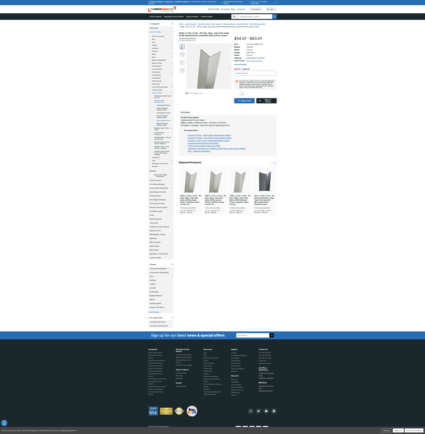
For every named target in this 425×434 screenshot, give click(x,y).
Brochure (207, 389)
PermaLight (154, 292)
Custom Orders (207, 16)
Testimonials (235, 392)
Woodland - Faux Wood (160, 163)
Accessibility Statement (239, 355)
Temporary (155, 157)
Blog (233, 9)
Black (154, 54)
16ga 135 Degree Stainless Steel (162, 116)
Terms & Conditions (237, 368)
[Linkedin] (274, 411)
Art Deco (155, 51)
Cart (271, 9)
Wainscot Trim (155, 231)
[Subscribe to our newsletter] (271, 335)
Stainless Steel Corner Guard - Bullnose (161, 142)
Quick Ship (154, 28)
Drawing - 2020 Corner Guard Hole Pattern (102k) (208, 141)
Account (256, 9)
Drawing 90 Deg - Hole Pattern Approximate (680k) (209, 135)
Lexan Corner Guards (155, 366)
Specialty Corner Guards (174, 16)
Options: (242, 69)
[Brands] (172, 264)
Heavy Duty (156, 84)
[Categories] (172, 24)
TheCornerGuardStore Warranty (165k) (204, 146)
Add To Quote (268, 101)
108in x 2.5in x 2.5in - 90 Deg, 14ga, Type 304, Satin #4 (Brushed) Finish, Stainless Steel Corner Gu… (215, 200)
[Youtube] (266, 411)
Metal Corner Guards (155, 353)
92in (153, 39)
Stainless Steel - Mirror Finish (162, 129)
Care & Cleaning (209, 363)
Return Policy (235, 363)
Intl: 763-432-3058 (265, 358)
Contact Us (241, 9)
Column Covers (155, 180)
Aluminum (155, 48)
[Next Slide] (275, 163)
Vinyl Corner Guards (155, 371)
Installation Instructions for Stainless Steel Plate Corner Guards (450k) (217, 148)
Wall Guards (154, 246)
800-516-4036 (156, 2)
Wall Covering (155, 242)
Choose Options (191, 176)
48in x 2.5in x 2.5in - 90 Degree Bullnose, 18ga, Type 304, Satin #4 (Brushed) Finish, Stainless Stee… (264, 200)
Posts (152, 215)
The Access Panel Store (159, 326)
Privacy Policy (235, 361)
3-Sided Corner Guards (183, 355)
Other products (192, 16)
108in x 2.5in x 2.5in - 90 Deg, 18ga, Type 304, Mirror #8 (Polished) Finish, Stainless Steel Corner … (240, 200)
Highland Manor (156, 296)
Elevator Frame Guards (158, 207)
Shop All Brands (181, 386)
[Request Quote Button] (4, 423)
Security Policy (236, 366)
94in (153, 42)
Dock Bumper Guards (158, 192)
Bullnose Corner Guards (184, 357)
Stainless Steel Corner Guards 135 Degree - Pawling (161, 152)
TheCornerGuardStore (158, 269)
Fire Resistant (156, 66)
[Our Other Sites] (172, 318)
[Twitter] (258, 411)
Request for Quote (265, 363)
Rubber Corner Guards (155, 389)
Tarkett (152, 284)
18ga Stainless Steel (163, 120)
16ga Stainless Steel (163, 113)
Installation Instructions (211, 376)
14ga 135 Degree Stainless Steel (162, 109)
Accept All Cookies (414, 430)
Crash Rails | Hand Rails (159, 188)
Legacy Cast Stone (157, 307)
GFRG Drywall (156, 81)
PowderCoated (157, 90)
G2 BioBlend (156, 78)
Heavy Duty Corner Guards (157, 386)
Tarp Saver (154, 223)
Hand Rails (179, 378)
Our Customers (236, 384)
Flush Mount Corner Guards (157, 379)
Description (185, 112)
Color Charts (208, 366)
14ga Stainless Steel (163, 105)
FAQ (205, 355)
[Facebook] (250, 411)
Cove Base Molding (157, 184)
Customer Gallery (237, 387)
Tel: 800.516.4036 (265, 353)
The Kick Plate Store (157, 322)
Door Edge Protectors (158, 200)
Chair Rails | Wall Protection (160, 175)
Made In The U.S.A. (237, 390)
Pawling (153, 280)
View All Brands (153, 312)
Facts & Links (208, 371)
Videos (233, 395)
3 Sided (154, 45)
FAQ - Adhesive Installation (199, 151)
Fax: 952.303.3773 (265, 355)
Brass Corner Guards (155, 363)
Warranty (234, 371)
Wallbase (153, 238)
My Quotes (225, 9)
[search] (274, 16)
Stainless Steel (157, 93)
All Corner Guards (158, 36)
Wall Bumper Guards (157, 234)
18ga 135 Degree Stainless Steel (162, 124)
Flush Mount (156, 72)
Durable (153, 288)
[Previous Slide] (271, 163)
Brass (154, 57)
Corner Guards (155, 16)
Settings (386, 430)
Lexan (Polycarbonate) (160, 87)
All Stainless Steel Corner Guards (162, 96)
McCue (152, 299)
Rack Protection (156, 219)
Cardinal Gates (155, 303)
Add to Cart (246, 101)
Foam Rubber (156, 75)
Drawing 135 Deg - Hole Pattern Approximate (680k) (210, 138)
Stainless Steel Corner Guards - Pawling (161, 147)
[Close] (275, 2)
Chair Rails (179, 376)
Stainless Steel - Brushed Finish (159, 101)
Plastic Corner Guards (155, 368)
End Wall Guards (156, 211)
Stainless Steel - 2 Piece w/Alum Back (162, 138)
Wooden (155, 166)
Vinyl (153, 160)
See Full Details (240, 64)
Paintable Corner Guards (184, 365)
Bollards (153, 171)
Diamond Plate (157, 63)
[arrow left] (188, 67)
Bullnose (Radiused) (159, 60)
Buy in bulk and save (254, 61)
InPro (152, 276)
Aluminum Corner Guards (156, 360)
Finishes (206, 374)
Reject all (398, 430)
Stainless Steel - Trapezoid (159, 133)
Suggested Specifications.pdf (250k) (203, 143)
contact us (168, 2)
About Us (234, 379)
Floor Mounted (157, 69)
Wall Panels (154, 250)
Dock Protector (155, 196)
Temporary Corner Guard (159, 227)
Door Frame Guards (157, 203)
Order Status (235, 358)
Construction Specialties (159, 272)
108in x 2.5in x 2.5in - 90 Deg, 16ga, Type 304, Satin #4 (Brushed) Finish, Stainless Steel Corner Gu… (190, 200)
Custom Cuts (208, 368)
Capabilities (235, 382)
